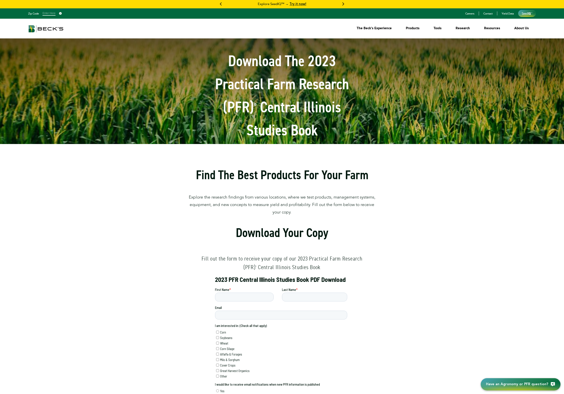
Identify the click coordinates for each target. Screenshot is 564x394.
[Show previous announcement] (221, 4)
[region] (282, 4)
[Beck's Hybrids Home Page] (46, 31)
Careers (469, 13)
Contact (488, 13)
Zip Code (33, 13)
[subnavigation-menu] (374, 28)
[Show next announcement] (343, 4)
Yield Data (508, 13)
